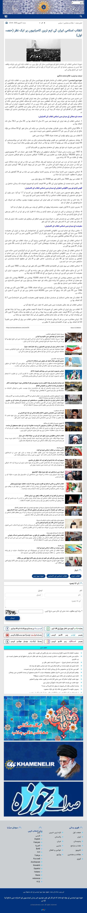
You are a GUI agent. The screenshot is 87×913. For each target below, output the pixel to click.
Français (37, 842)
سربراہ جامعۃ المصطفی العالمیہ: (55, 334)
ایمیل (40, 590)
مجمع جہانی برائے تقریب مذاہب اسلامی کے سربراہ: (50, 520)
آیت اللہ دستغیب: (59, 411)
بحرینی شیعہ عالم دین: (57, 359)
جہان (59, 841)
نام (81, 590)
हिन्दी (38, 849)
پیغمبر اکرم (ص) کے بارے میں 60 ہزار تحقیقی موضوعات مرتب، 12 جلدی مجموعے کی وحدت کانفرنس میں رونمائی (44, 672)
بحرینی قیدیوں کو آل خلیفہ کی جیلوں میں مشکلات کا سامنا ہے (45, 361)
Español (37, 868)
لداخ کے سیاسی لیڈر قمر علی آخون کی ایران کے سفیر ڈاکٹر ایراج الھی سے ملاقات (40, 558)
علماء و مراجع (76, 845)
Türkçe (37, 855)
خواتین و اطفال (55, 850)
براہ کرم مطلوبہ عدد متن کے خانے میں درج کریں (63, 611)
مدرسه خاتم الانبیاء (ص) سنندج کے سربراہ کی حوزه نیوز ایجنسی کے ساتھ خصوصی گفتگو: (39, 508)
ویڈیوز (58, 854)
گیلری (79, 859)
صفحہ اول (77, 832)
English (37, 839)
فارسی (38, 835)
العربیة (37, 845)
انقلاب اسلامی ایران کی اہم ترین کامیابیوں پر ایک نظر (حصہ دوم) (44, 347)
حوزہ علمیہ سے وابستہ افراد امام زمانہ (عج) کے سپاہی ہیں (61, 683)
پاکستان (58, 837)
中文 (38, 881)
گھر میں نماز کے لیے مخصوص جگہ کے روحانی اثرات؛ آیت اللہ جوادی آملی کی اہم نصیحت (51, 669)
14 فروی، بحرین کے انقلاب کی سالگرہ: (53, 423)
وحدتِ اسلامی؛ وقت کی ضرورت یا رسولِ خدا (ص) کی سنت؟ (60, 686)
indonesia (36, 878)
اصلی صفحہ (78, 23)
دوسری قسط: (60, 448)
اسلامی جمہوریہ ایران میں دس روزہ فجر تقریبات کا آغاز (47, 371)
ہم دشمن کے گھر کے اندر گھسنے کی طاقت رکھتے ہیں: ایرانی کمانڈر (44, 496)
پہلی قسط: (61, 546)
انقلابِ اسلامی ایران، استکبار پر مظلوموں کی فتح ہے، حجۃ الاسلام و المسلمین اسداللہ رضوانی (36, 535)
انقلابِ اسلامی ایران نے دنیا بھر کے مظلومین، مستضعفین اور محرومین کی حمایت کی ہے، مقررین (35, 400)
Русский (36, 858)
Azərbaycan (35, 862)
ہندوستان (77, 841)
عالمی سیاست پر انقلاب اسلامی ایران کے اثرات (50, 450)
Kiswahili (36, 865)
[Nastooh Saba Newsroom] (43, 909)
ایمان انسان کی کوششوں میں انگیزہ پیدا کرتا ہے (50, 336)
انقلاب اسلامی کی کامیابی (57, 576)
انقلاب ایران (75, 576)
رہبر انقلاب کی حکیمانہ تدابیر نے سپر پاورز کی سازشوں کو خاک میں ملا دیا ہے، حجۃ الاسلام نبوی (35, 510)
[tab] (43, 648)
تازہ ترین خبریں (55, 832)
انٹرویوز (78, 850)
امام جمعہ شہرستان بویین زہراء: (55, 533)
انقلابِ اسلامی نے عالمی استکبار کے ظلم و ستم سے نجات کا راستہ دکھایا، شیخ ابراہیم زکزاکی (37, 484)
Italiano (37, 872)
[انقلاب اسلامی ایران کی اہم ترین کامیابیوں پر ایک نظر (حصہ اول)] (43, 50)
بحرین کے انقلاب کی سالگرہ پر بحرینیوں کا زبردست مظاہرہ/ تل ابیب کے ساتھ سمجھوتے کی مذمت (35, 425)
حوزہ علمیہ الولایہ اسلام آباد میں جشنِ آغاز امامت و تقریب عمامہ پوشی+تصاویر (54, 679)
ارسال (12, 618)
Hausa (37, 875)
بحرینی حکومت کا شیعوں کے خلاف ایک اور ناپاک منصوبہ (61, 689)
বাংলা (38, 852)
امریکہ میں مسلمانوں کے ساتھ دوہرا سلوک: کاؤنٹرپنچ (48, 472)
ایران (79, 837)
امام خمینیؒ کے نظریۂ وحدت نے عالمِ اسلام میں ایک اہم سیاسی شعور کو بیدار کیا (54, 666)
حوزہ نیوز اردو (39, 576)
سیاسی (60, 23)
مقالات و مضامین (69, 23)
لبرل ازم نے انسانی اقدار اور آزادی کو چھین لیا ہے (50, 523)
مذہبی (58, 845)
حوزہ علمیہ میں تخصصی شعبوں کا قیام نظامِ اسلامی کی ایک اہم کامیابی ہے (41, 413)
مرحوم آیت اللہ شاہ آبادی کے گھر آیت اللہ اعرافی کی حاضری (46, 460)
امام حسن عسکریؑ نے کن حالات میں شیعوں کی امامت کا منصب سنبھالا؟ (56, 676)
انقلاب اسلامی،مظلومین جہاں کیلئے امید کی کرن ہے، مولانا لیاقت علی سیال (41, 436)
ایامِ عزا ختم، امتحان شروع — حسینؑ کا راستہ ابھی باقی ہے (60, 662)
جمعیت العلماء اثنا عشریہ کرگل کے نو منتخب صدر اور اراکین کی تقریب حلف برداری (53, 653)
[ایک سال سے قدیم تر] (73, 337)
